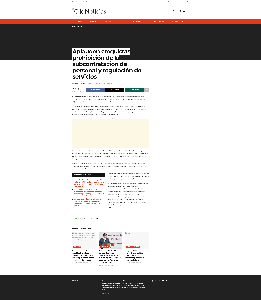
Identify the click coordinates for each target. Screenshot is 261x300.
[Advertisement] (110, 133)
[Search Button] (187, 2)
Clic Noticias (80, 83)
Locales (93, 21)
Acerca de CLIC (178, 21)
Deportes (77, 246)
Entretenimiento (157, 21)
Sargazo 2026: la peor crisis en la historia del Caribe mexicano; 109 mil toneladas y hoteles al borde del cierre (137, 255)
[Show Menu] (73, 21)
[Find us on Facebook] (173, 11)
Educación (104, 246)
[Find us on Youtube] (184, 11)
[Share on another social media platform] (146, 90)
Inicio (80, 21)
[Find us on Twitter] (177, 11)
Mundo (122, 21)
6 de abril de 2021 (94, 83)
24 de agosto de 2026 (80, 262)
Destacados (137, 21)
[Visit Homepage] (89, 11)
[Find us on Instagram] (180, 11)
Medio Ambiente (133, 246)
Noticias (107, 21)
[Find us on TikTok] (188, 11)
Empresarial (80, 26)
